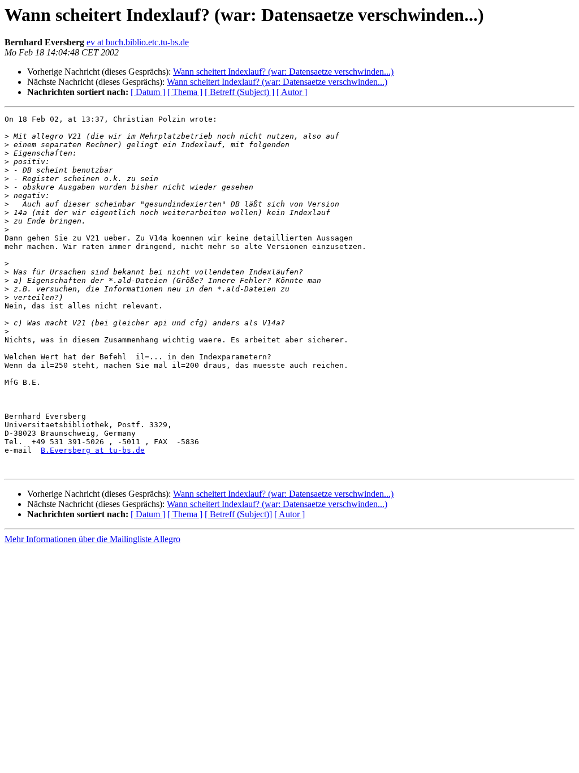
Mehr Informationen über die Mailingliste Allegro (92, 539)
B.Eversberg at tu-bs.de (93, 450)
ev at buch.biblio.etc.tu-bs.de (138, 42)
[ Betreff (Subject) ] (239, 92)
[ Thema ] (184, 92)
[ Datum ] (148, 92)
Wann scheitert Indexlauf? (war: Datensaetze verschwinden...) (283, 71)
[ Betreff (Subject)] (238, 514)
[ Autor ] (291, 92)
